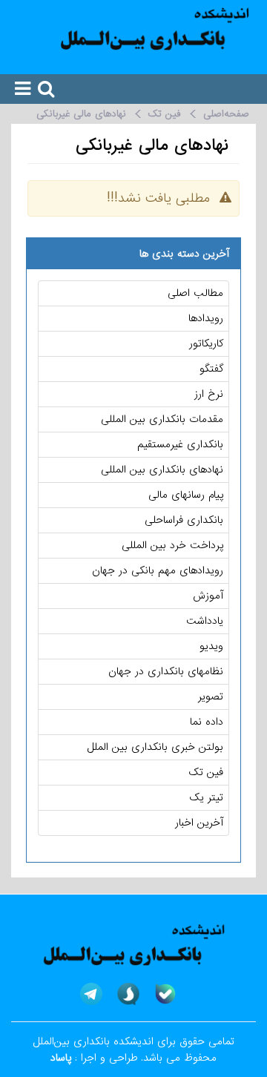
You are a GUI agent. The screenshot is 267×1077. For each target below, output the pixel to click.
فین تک (164, 114)
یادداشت (204, 621)
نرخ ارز (208, 394)
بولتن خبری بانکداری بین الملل (155, 747)
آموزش (208, 595)
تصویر (210, 696)
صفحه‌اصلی (226, 114)
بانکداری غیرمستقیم (180, 444)
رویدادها (205, 318)
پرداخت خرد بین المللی (172, 545)
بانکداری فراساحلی (184, 520)
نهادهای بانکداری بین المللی (162, 469)
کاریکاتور (206, 343)
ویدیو (211, 646)
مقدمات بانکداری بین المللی (162, 419)
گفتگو (211, 368)
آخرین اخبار (199, 822)
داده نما (206, 722)
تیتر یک (206, 797)
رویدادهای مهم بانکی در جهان (157, 570)
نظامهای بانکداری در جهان (165, 671)
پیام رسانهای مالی (185, 495)
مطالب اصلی (195, 293)
